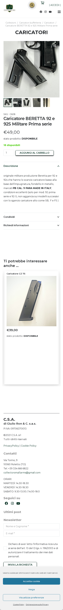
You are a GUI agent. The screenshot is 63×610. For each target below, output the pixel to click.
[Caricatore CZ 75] (31, 301)
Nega (31, 589)
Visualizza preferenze (31, 597)
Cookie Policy (18, 604)
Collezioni (11, 22)
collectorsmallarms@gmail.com (22, 472)
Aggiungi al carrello (34, 152)
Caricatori (49, 22)
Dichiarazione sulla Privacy (37, 604)
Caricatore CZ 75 (16, 273)
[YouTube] (50, 11)
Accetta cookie (31, 581)
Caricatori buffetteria (30, 22)
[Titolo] (9, 8)
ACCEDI (54, 5)
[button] (59, 11)
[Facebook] (41, 11)
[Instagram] (45, 11)
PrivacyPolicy (11, 445)
